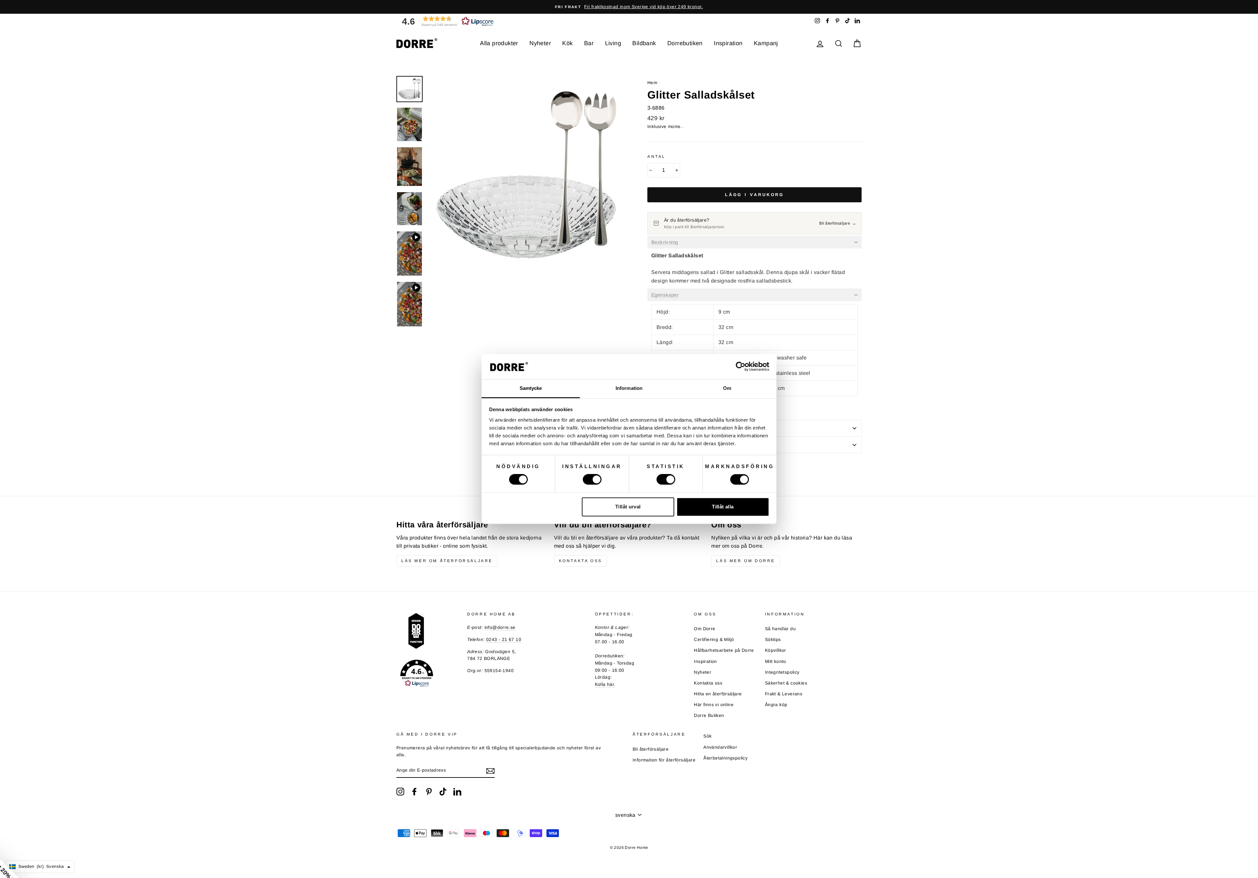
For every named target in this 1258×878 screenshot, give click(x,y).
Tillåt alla (723, 506)
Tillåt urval (628, 506)
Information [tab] (629, 388)
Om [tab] (727, 388)
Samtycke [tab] (531, 388)
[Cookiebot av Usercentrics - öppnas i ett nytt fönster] (740, 367)
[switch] (592, 479)
